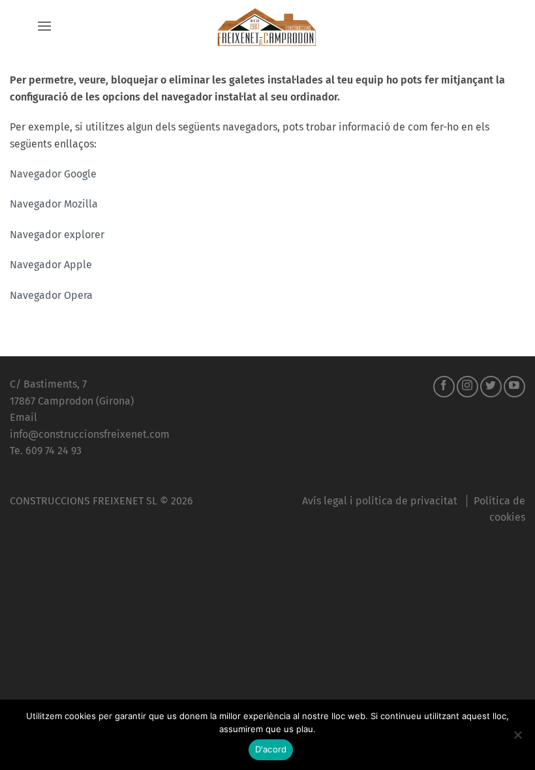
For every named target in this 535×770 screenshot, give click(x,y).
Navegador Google (53, 174)
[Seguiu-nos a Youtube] (514, 386)
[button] (44, 26)
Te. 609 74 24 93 (46, 450)
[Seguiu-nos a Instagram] (467, 386)
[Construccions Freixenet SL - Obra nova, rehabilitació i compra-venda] (267, 26)
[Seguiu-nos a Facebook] (444, 386)
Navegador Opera (51, 295)
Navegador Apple (51, 264)
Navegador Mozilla (54, 204)
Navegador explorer (57, 234)
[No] (517, 738)
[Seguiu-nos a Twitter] (491, 386)
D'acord (271, 749)
